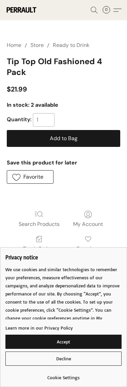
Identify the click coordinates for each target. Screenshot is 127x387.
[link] (63, 375)
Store (37, 45)
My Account (88, 224)
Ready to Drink (71, 45)
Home (14, 45)
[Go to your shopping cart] (108, 10)
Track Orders (39, 248)
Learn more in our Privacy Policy (39, 328)
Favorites (88, 248)
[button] (21, 10)
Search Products (39, 224)
